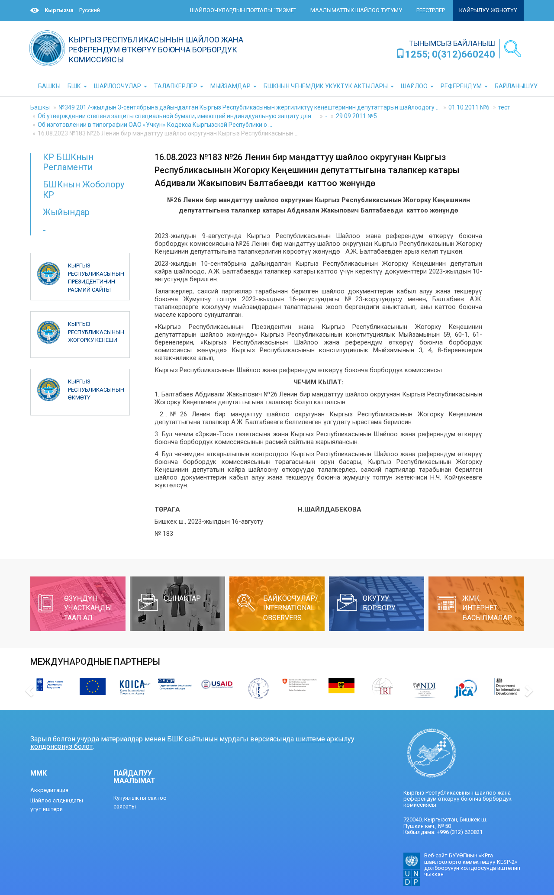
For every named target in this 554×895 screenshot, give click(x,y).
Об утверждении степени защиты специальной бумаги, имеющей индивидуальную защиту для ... (177, 116)
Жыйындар (66, 212)
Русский (89, 10)
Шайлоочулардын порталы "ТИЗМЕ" (243, 10)
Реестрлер (430, 10)
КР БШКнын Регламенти (68, 162)
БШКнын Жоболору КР (83, 189)
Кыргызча (59, 10)
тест (504, 107)
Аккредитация (49, 790)
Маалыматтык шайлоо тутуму (356, 10)
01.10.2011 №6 (469, 107)
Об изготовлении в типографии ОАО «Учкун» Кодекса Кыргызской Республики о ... (155, 124)
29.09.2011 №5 (356, 116)
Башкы (40, 107)
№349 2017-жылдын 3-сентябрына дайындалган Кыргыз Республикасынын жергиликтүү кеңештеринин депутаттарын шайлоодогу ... (249, 107)
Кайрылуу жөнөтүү (488, 10)
